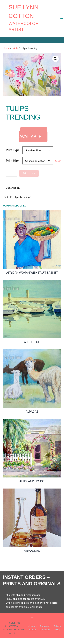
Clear (58, 161)
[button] (55, 59)
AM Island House (32, 481)
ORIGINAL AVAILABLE (33, 134)
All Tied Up (32, 342)
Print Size (12, 160)
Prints (15, 48)
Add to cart (29, 173)
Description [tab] (13, 187)
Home (6, 48)
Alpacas (32, 411)
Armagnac (32, 550)
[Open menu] (62, 18)
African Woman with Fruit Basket (32, 272)
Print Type (13, 150)
